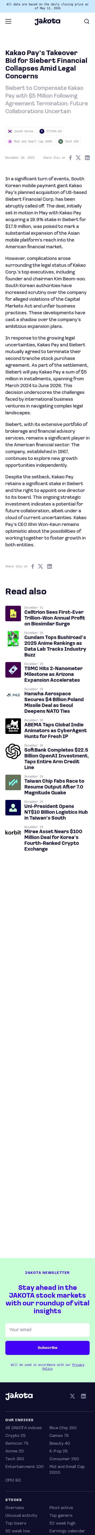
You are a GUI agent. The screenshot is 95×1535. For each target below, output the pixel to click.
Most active (61, 1508)
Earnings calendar (67, 1531)
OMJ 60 (13, 1480)
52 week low (17, 1531)
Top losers (15, 1523)
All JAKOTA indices (23, 1428)
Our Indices (19, 1420)
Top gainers (61, 1516)
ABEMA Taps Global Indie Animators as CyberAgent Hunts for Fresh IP (55, 731)
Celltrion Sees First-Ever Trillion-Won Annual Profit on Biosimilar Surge (54, 618)
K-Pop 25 (58, 1451)
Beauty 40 (59, 1444)
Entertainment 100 (24, 1467)
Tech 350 (14, 1459)
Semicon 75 (16, 1444)
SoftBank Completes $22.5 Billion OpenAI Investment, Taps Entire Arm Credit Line (56, 759)
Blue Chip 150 (62, 1428)
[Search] (87, 21)
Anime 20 (14, 1451)
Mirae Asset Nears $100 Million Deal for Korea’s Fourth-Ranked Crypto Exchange (53, 841)
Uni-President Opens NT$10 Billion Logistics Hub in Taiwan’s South (56, 812)
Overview (14, 1508)
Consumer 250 (64, 1459)
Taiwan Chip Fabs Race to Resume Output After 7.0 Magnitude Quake (54, 787)
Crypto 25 (15, 1436)
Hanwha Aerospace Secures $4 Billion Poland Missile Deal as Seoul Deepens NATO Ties (54, 703)
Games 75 (59, 1436)
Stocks (13, 1500)
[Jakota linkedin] (83, 1397)
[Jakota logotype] (47, 23)
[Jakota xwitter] (72, 1397)
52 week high (62, 1523)
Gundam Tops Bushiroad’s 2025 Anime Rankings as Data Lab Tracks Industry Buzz (55, 646)
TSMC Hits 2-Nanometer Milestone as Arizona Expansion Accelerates (53, 674)
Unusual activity (21, 1516)
